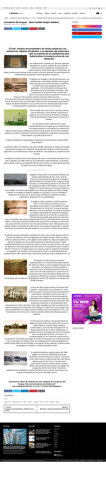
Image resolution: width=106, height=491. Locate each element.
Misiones (75, 13)
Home (57, 460)
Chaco (60, 13)
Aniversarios (82, 460)
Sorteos (31, 7)
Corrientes (67, 13)
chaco (55, 431)
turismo (55, 446)
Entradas (58, 454)
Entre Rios (39, 13)
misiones (56, 442)
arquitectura (7, 401)
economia (62, 18)
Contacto (82, 13)
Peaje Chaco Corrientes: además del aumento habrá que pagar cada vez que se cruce (39, 18)
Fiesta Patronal (100, 460)
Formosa (46, 13)
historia (42, 401)
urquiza (24, 24)
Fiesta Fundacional (91, 460)
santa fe (55, 444)
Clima (45, 7)
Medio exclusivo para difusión (67, 460)
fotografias (36, 401)
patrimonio (52, 401)
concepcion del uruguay (16, 401)
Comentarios (59, 455)
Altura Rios (25, 7)
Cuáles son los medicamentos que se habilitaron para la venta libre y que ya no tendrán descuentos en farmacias (14, 447)
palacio (46, 401)
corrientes (17, 18)
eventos (55, 437)
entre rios (30, 401)
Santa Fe (53, 13)
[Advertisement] (53, 3)
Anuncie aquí (38, 7)
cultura (24, 401)
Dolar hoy (18, 7)
